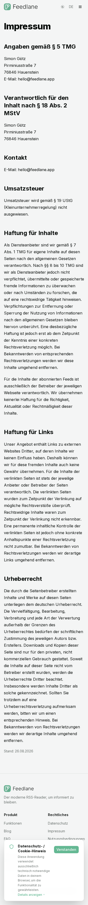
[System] (62, 6)
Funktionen (13, 823)
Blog (7, 831)
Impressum (56, 831)
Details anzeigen (30, 894)
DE (71, 7)
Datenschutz (58, 823)
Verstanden (66, 849)
